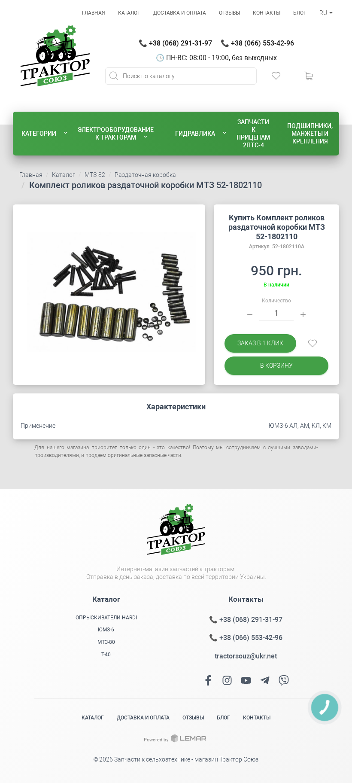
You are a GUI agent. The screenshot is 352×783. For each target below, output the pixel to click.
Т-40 (106, 655)
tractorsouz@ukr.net (246, 656)
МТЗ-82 (95, 174)
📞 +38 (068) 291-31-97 (175, 43)
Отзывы (229, 13)
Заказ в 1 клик (260, 343)
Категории (38, 133)
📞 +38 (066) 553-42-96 (257, 43)
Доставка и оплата (179, 13)
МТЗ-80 (106, 642)
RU (323, 12)
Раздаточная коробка (145, 174)
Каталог (129, 13)
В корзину (276, 365)
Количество (276, 301)
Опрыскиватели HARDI (106, 618)
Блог (299, 13)
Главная (93, 13)
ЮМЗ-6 (106, 630)
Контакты (266, 13)
